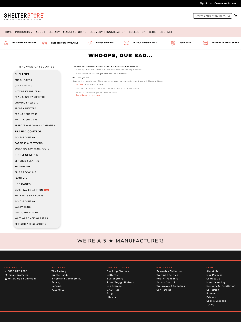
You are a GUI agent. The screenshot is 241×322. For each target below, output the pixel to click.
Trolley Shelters (26, 114)
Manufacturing (75, 32)
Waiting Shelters (26, 119)
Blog (152, 32)
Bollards (112, 275)
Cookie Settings (216, 300)
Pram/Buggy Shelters (120, 282)
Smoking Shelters (26, 102)
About (40, 32)
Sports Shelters (25, 108)
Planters (21, 177)
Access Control (25, 137)
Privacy (211, 297)
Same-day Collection (31, 190)
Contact (166, 32)
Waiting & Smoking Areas (31, 218)
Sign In (204, 3)
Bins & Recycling (25, 172)
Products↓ (23, 32)
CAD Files (113, 289)
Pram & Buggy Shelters (30, 97)
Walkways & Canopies (29, 195)
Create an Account (226, 3)
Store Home (81, 95)
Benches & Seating (27, 161)
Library (54, 32)
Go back (79, 84)
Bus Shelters (23, 80)
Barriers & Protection (30, 143)
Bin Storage (23, 166)
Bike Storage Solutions (30, 224)
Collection (137, 32)
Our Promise (214, 275)
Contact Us (213, 278)
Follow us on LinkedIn (21, 278)
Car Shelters (23, 85)
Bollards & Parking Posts (32, 148)
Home (8, 32)
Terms (210, 304)
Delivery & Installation (108, 32)
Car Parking (23, 207)
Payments (212, 293)
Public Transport (26, 212)
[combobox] (212, 16)
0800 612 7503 (17, 271)
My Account (94, 95)
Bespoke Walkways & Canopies (35, 125)
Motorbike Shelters (28, 91)
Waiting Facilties (167, 275)
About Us (212, 271)
